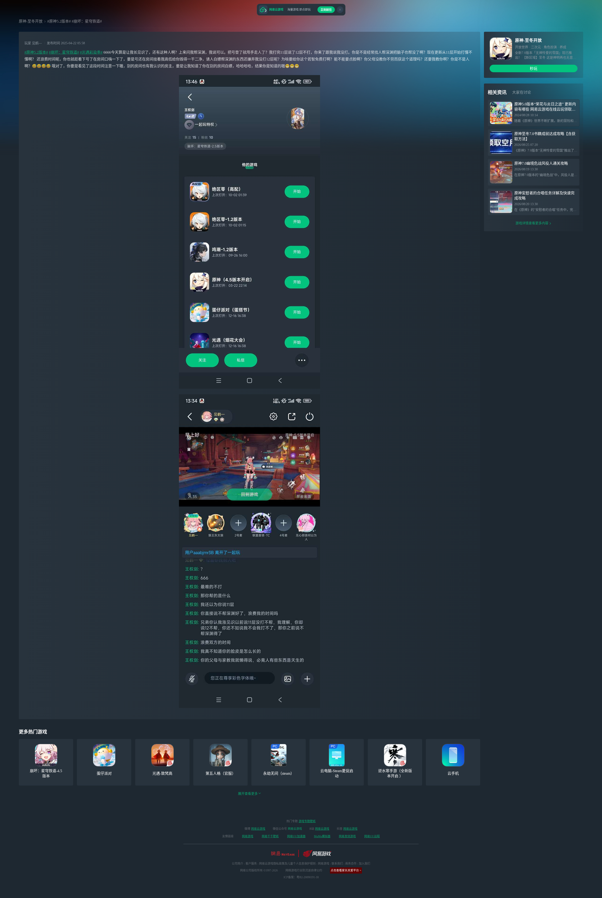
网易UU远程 (372, 836)
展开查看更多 (248, 793)
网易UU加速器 (296, 836)
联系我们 (337, 863)
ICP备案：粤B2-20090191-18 (301, 877)
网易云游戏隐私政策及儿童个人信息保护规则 (287, 863)
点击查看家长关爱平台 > (346, 870)
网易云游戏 (258, 828)
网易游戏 (247, 836)
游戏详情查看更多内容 (531, 223)
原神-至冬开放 (31, 21)
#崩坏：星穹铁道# (64, 52)
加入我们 (364, 863)
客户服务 (251, 863)
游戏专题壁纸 (307, 821)
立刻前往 (326, 10)
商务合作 (350, 863)
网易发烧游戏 (347, 836)
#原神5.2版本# (36, 52)
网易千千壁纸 (270, 836)
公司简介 (237, 863)
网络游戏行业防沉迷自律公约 (303, 870)
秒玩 (533, 69)
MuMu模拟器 (322, 836)
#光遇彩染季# (91, 52)
